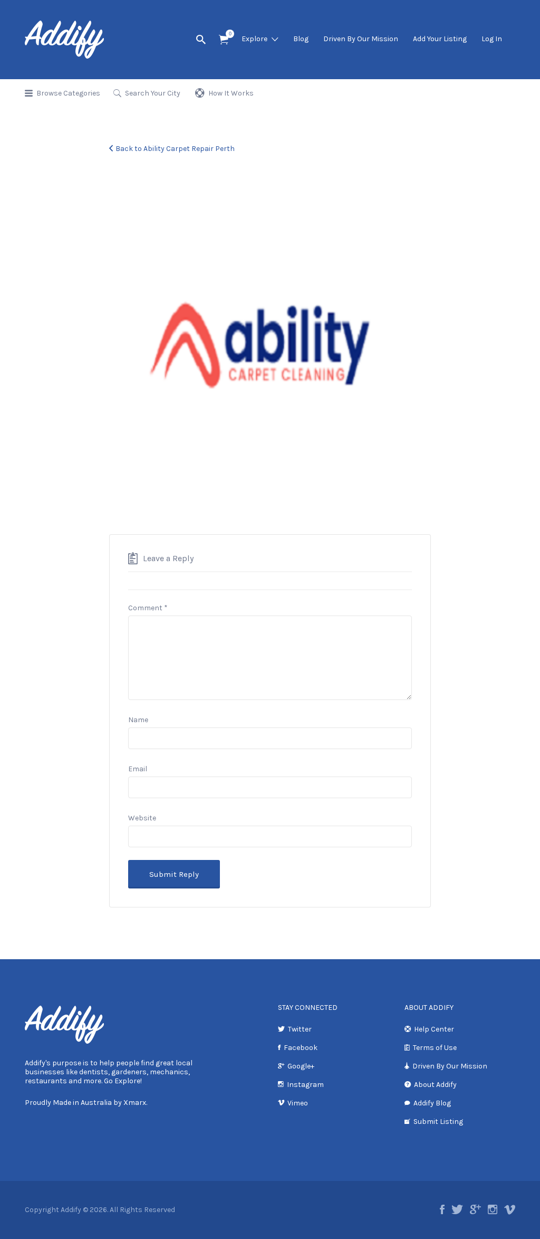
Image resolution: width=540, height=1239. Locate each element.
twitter (457, 1209)
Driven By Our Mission (360, 38)
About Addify (435, 1084)
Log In (491, 38)
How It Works (231, 93)
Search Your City (152, 93)
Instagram (305, 1084)
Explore (254, 38)
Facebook (300, 1047)
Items (223, 39)
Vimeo (297, 1103)
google (475, 1209)
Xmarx (134, 1102)
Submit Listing (438, 1121)
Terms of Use (435, 1047)
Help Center (434, 1029)
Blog (300, 38)
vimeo (509, 1209)
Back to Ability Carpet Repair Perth (175, 148)
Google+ (300, 1066)
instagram (492, 1209)
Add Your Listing (440, 38)
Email (137, 768)
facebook (442, 1209)
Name (138, 719)
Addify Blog (432, 1103)
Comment (148, 607)
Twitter (300, 1029)
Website (142, 818)
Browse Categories (68, 93)
